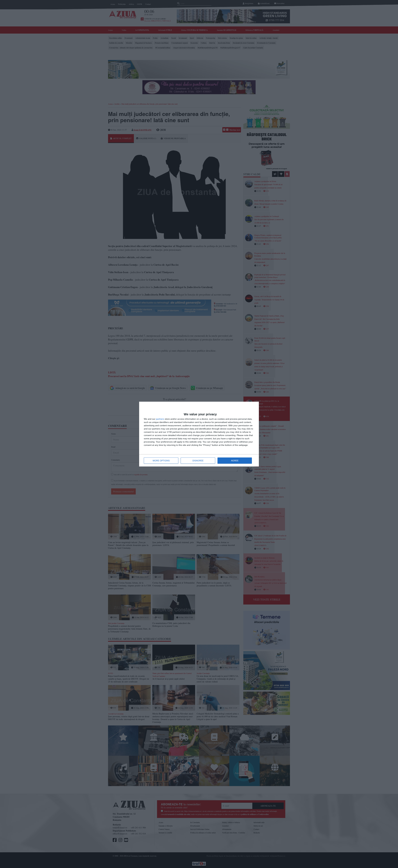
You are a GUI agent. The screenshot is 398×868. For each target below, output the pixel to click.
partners (160, 419)
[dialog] (199, 434)
